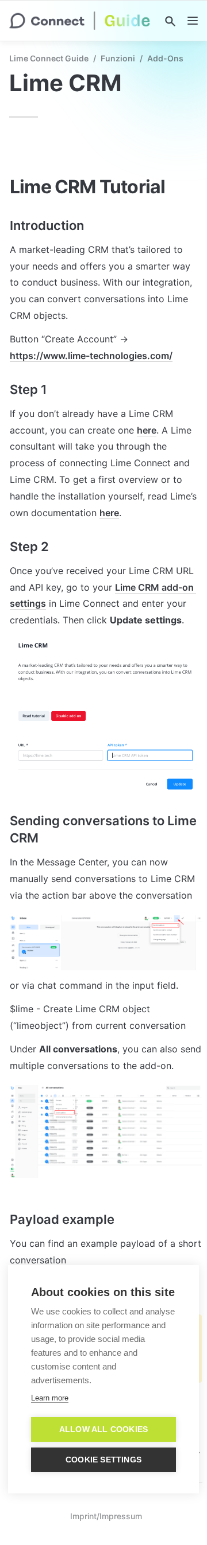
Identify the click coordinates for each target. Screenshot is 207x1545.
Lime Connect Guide (49, 58)
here (146, 430)
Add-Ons (165, 58)
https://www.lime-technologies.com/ (91, 355)
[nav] (192, 20)
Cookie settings (103, 1460)
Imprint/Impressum (106, 1516)
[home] (79, 20)
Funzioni (118, 58)
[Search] (170, 21)
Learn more (49, 1398)
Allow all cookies (103, 1429)
